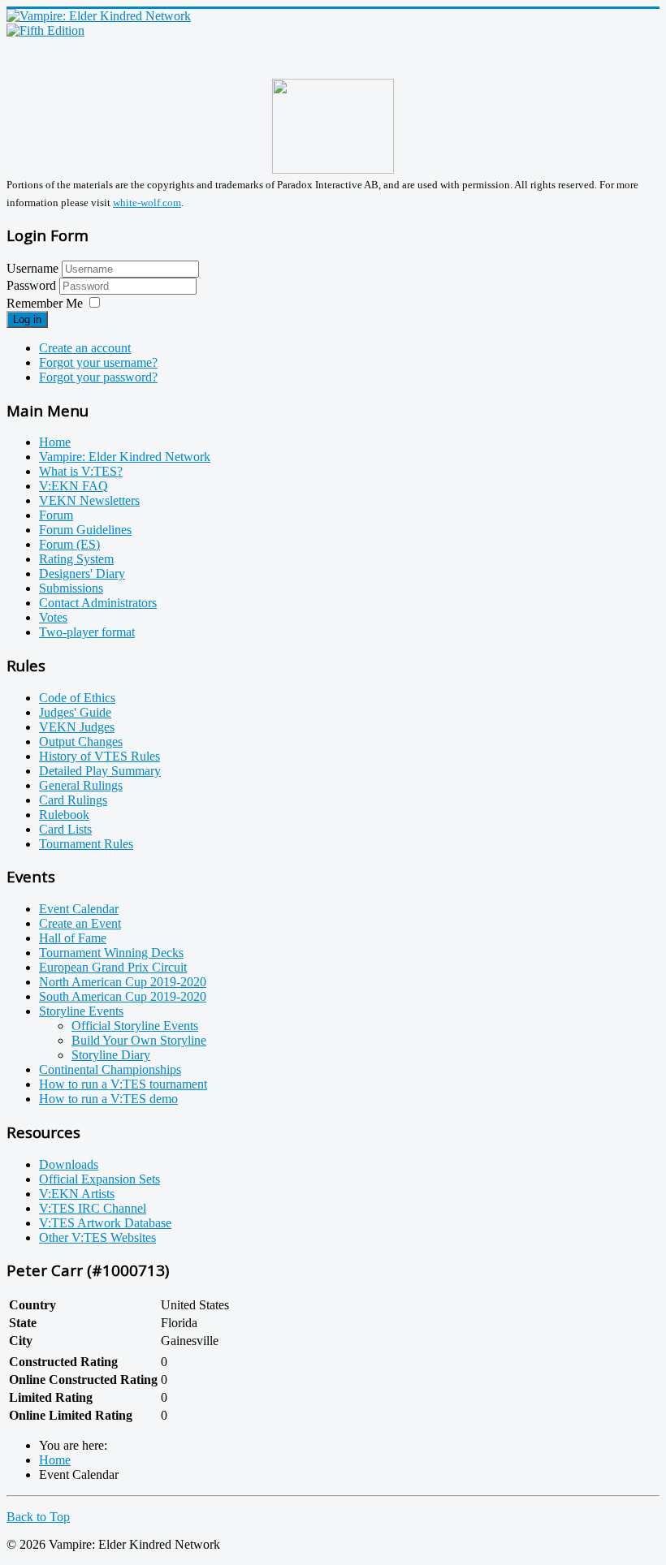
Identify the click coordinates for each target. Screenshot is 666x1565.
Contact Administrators (98, 603)
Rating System (76, 559)
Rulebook (64, 814)
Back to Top (38, 1517)
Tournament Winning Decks (111, 952)
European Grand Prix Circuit (113, 967)
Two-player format (87, 632)
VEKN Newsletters (89, 500)
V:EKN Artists (77, 1194)
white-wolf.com (147, 202)
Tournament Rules (86, 844)
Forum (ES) (69, 544)
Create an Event (80, 923)
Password (32, 285)
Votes (53, 617)
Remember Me (44, 303)
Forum (56, 515)
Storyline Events (81, 1011)
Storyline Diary (110, 1055)
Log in (27, 319)
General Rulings (81, 785)
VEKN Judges (77, 727)
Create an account (85, 348)
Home (55, 442)
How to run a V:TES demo (108, 1099)
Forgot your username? (98, 362)
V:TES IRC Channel (92, 1208)
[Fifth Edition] (45, 30)
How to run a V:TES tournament (123, 1084)
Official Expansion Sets (99, 1179)
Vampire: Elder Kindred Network (124, 456)
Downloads (68, 1164)
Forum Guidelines (85, 530)
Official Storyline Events (134, 1026)
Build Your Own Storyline (138, 1040)
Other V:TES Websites (97, 1237)
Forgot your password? (98, 377)
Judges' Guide (75, 712)
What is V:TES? (81, 471)
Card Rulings (73, 800)
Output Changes (81, 741)
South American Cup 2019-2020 (122, 996)
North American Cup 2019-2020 (122, 982)
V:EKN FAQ (73, 486)
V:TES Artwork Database (105, 1223)
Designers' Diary (82, 573)
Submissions (71, 588)
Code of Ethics (77, 698)
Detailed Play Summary (100, 771)
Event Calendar (79, 909)
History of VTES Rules (99, 756)
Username (32, 268)
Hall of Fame (72, 938)
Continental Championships (110, 1069)
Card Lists (65, 829)
